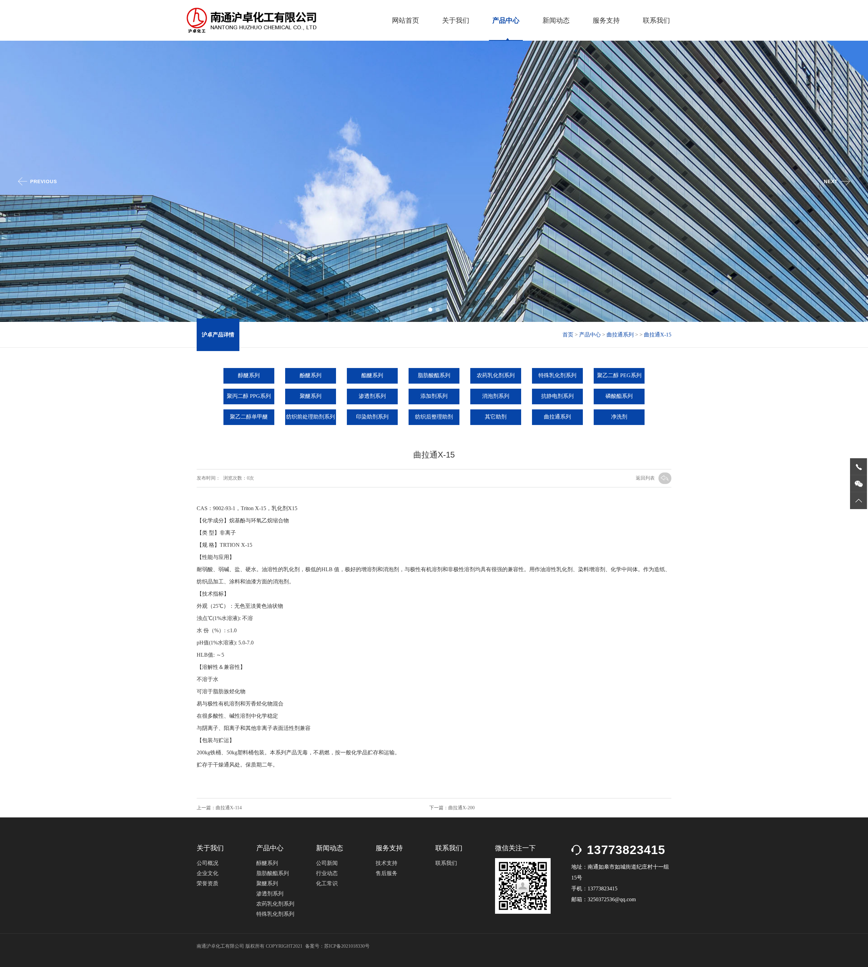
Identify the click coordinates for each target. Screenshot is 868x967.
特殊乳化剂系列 (557, 375)
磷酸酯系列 (619, 396)
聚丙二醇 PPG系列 (249, 396)
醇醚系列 (249, 375)
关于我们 (455, 20)
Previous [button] (43, 181)
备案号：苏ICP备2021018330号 (337, 946)
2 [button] (439, 311)
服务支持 (606, 20)
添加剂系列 (434, 396)
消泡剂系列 (495, 396)
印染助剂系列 (372, 417)
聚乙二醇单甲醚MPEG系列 (249, 419)
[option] (434, 181)
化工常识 (327, 883)
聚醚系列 (310, 396)
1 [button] (431, 311)
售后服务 (386, 873)
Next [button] (831, 181)
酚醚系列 (310, 375)
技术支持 (386, 863)
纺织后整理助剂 (434, 417)
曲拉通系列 (620, 334)
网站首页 (405, 20)
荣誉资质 (207, 883)
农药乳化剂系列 (496, 375)
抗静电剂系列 (557, 396)
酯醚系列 (372, 375)
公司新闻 (327, 863)
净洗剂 (619, 417)
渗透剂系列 (372, 396)
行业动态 (327, 873)
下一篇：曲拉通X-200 (452, 807)
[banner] (434, 320)
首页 (568, 334)
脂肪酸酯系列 (434, 375)
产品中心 (505, 20)
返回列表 (645, 478)
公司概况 (207, 863)
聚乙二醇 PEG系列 (619, 375)
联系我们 (656, 20)
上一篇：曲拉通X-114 (219, 807)
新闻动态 (556, 20)
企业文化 (207, 873)
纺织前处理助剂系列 (310, 417)
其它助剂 (496, 417)
